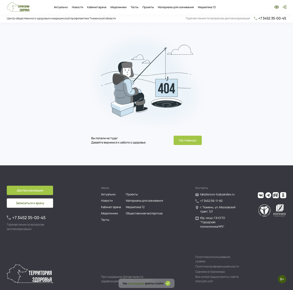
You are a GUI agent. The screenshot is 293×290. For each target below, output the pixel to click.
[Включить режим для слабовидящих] (276, 7)
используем (136, 283)
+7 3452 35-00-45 (272, 18)
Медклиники (118, 7)
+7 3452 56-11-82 (211, 201)
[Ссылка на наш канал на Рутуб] (276, 195)
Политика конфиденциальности (217, 266)
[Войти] (283, 7)
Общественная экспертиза (144, 213)
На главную (187, 140)
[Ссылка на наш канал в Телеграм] (268, 195)
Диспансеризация (30, 190)
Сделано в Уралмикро (210, 272)
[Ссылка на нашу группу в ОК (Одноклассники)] (283, 195)
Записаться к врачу (30, 203)
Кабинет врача (96, 7)
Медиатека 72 (207, 7)
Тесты (134, 7)
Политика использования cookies (212, 259)
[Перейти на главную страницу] (18, 7)
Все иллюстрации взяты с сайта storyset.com (216, 279)
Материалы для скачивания (176, 7)
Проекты (148, 7)
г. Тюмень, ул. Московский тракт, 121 (218, 209)
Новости (77, 7)
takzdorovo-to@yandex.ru (217, 194)
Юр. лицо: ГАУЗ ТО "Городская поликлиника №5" (212, 222)
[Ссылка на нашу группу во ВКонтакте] (261, 195)
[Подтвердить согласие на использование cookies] (167, 283)
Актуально (61, 7)
